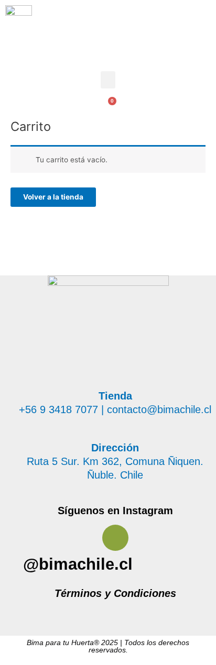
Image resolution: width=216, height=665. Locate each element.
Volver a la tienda (53, 197)
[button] (108, 79)
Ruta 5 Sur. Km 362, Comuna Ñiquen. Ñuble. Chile (115, 461)
